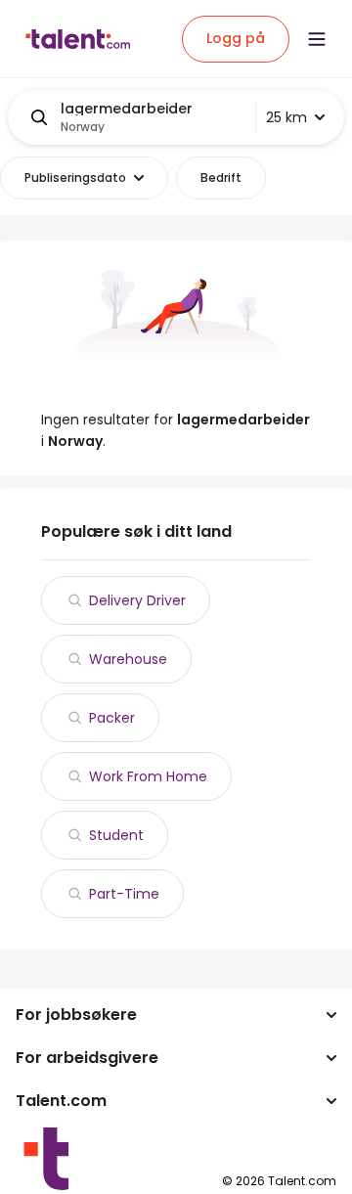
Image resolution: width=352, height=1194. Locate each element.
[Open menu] (317, 39)
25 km (286, 117)
